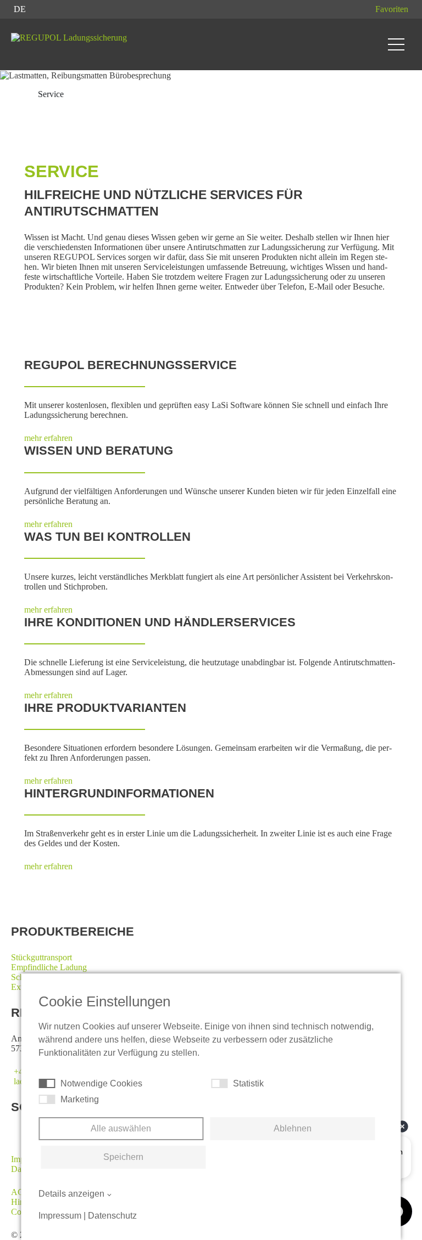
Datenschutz (112, 1215)
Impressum (59, 1215)
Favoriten (391, 9)
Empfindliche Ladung (49, 967)
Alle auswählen (121, 1128)
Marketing (79, 1099)
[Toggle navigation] (396, 44)
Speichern (123, 1157)
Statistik (248, 1083)
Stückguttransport (41, 957)
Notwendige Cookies (101, 1083)
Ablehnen (293, 1128)
